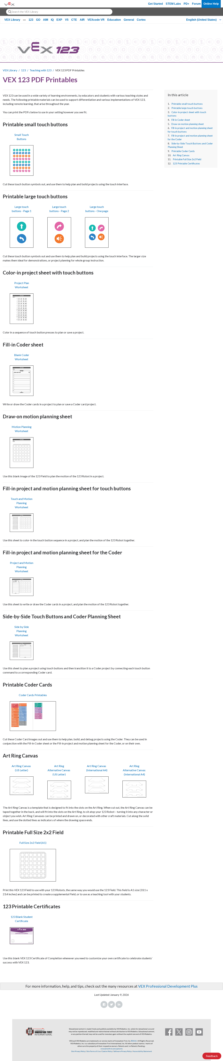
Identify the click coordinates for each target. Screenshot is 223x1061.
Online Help (211, 3)
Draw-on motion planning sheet (187, 124)
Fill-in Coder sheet (180, 119)
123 (31, 19)
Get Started (155, 3)
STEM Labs (173, 3)
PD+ (186, 3)
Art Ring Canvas (181, 155)
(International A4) (96, 770)
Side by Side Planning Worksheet (21, 631)
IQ (52, 19)
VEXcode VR (96, 19)
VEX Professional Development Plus (168, 986)
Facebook (104, 1004)
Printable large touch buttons (186, 108)
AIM (45, 19)
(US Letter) (21, 770)
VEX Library (12, 19)
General (129, 19)
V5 (66, 19)
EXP (59, 19)
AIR (82, 19)
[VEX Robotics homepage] (9, 3)
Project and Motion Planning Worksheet (21, 567)
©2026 (134, 1041)
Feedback (212, 1056)
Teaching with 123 (40, 70)
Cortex (141, 19)
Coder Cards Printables (33, 695)
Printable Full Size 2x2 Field (187, 159)
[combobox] (59, 12)
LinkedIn (119, 1004)
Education (114, 19)
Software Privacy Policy (123, 1051)
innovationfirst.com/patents (112, 1049)
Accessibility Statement (142, 1051)
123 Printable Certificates (186, 163)
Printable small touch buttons (187, 103)
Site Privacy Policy (78, 1051)
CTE (74, 19)
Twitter (111, 1004)
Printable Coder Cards (183, 151)
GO (38, 19)
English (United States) (201, 19)
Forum (196, 3)
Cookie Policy (107, 1051)
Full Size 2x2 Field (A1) (32, 842)
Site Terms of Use (93, 1051)
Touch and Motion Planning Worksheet (21, 503)
